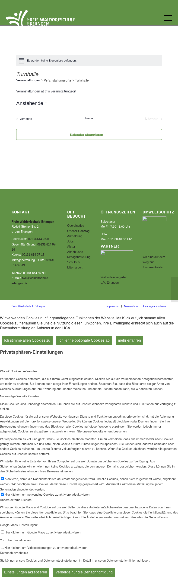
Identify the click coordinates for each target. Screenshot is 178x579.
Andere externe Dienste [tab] (16, 499)
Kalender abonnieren (86, 135)
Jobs (70, 241)
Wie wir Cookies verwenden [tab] (18, 371)
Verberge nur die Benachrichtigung (84, 572)
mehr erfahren (129, 340)
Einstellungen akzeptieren (25, 572)
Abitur (71, 246)
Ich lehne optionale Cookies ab (84, 340)
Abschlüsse (75, 252)
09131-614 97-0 (38, 239)
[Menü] (167, 18)
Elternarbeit (75, 267)
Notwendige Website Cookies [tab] (19, 396)
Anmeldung (74, 236)
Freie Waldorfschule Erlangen (28, 306)
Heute (89, 118)
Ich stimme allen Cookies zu (27, 340)
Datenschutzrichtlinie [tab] (14, 552)
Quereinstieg (75, 225)
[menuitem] (112, 306)
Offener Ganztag (78, 231)
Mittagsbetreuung (78, 257)
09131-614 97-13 (33, 254)
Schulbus (73, 262)
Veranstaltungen (28, 80)
